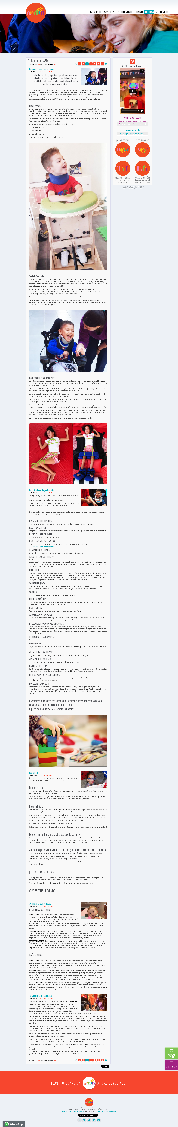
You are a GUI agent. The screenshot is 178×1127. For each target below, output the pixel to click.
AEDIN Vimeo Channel (132, 66)
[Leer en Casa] (94, 779)
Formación (114, 12)
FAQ (156, 12)
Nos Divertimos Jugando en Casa (42, 490)
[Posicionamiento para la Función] (94, 76)
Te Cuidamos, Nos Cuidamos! (40, 995)
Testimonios (138, 12)
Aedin (96, 12)
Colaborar (149, 12)
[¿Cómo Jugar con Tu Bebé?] (94, 910)
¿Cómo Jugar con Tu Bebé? (40, 903)
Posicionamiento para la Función (42, 69)
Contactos (163, 12)
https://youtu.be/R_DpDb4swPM (42, 546)
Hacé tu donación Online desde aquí (132, 124)
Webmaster (113, 1112)
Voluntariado (126, 12)
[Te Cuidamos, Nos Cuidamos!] (94, 1002)
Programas (104, 12)
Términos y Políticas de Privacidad (72, 1112)
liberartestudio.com (101, 1112)
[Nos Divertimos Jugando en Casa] (94, 497)
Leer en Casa (34, 772)
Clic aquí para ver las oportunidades (132, 134)
